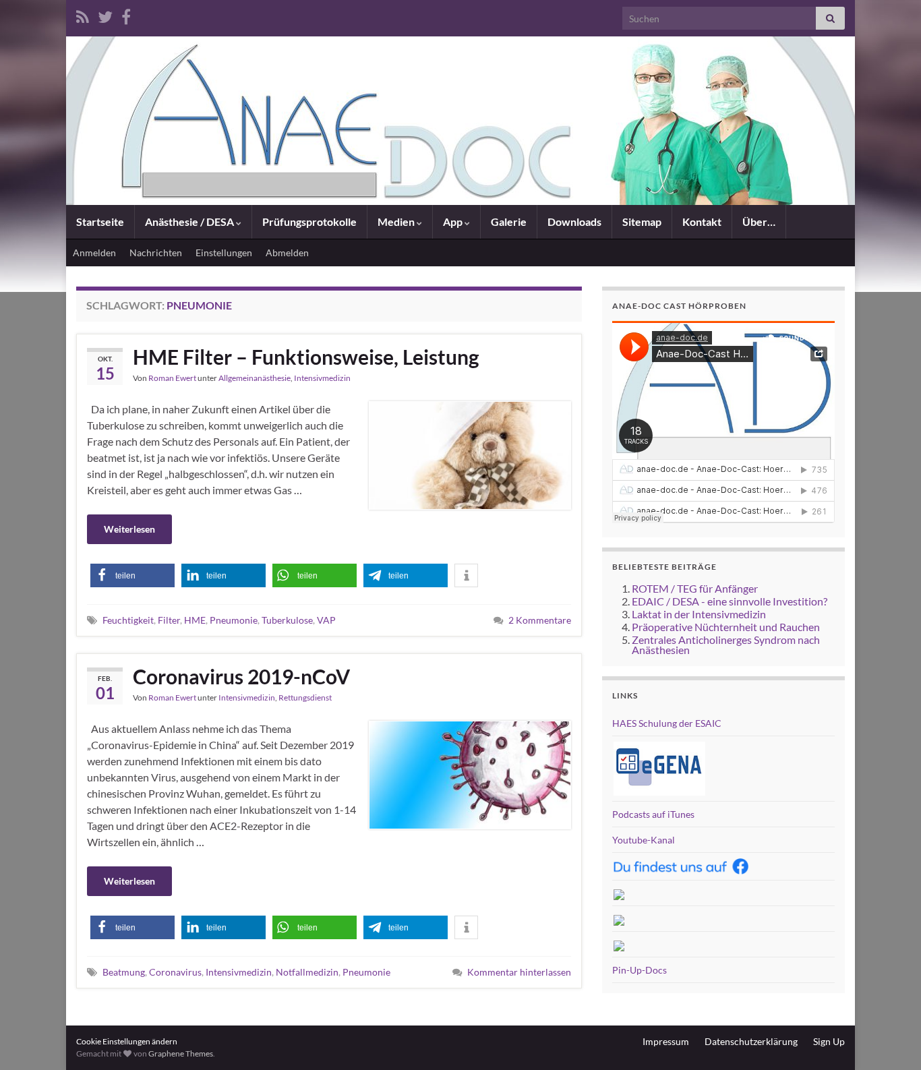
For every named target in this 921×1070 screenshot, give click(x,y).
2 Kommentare (539, 620)
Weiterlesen (129, 529)
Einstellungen (224, 252)
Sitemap (641, 221)
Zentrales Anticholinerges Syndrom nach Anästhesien (726, 644)
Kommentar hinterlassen (519, 972)
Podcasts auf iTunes (653, 814)
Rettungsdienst (305, 697)
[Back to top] (891, 1040)
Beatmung (123, 972)
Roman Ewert (172, 378)
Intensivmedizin (322, 378)
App (454, 221)
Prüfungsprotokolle (309, 221)
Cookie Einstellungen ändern (126, 1041)
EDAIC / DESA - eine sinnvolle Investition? (729, 601)
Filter (169, 620)
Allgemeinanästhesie (254, 378)
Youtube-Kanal (643, 839)
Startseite (100, 221)
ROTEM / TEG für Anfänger (695, 588)
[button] (132, 575)
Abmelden (287, 252)
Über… (758, 221)
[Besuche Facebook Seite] (126, 14)
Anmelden (94, 252)
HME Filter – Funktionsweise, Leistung (306, 357)
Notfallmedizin (307, 972)
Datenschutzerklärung (751, 1041)
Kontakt (701, 221)
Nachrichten (155, 252)
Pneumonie (234, 620)
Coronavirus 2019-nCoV (241, 676)
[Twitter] (105, 14)
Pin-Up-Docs (639, 970)
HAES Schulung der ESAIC (666, 723)
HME (195, 620)
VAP (326, 620)
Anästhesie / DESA (190, 221)
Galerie (509, 221)
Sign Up (829, 1041)
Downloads (574, 221)
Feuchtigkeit (128, 620)
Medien (397, 221)
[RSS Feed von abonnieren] (82, 14)
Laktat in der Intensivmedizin (699, 613)
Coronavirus (175, 972)
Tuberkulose (287, 620)
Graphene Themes (180, 1053)
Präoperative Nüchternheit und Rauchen (726, 626)
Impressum (666, 1041)
